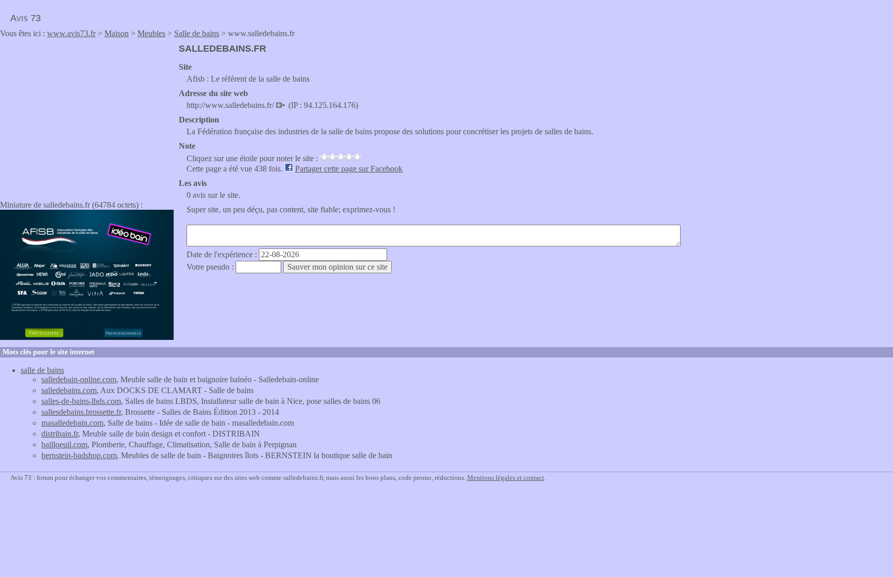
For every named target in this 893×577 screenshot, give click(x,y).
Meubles (151, 33)
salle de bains (42, 370)
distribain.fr (59, 433)
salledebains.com (69, 390)
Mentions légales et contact (505, 477)
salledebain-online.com (78, 379)
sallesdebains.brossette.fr (81, 412)
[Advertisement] (87, 115)
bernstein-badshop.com (79, 455)
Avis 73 (25, 18)
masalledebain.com (72, 422)
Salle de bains (196, 33)
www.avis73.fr (71, 33)
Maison (116, 33)
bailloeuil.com (64, 444)
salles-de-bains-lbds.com (81, 401)
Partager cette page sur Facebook (349, 168)
